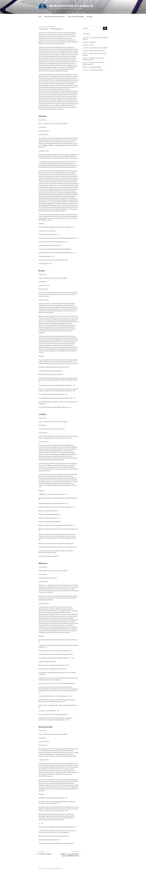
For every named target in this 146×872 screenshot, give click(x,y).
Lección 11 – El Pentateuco (89, 42)
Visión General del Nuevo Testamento (54, 16)
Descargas (89, 16)
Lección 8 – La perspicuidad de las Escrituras (94, 50)
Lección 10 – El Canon (88, 45)
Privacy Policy (41, 868)
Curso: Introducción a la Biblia (76, 16)
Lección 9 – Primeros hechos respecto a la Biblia (95, 47)
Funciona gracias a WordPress (54, 868)
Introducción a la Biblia (71, 6)
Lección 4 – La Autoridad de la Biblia (92, 67)
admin (53, 26)
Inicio (39, 16)
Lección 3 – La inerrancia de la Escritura (93, 70)
